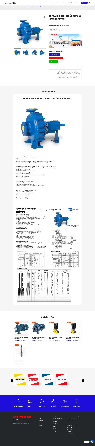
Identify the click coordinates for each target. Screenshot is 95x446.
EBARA (58, 71)
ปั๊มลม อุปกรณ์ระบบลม (40, 9)
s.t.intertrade (70, 429)
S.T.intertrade (70, 433)
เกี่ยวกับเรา (63, 2)
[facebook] (79, 443)
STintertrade (70, 427)
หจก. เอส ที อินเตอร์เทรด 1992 (72, 435)
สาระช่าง (76, 2)
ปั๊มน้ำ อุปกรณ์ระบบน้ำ (25, 9)
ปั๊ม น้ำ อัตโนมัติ (66, 73)
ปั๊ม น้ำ (73, 72)
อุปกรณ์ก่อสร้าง (83, 9)
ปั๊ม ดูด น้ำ (70, 72)
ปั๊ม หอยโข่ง (68, 74)
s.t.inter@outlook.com (56, 58)
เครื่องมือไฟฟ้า (55, 416)
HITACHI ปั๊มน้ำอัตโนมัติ (56, 426)
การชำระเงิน (70, 2)
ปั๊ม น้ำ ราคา (62, 73)
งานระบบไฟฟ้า (9, 9)
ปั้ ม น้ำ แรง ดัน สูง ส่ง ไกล (64, 72)
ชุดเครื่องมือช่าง (55, 423)
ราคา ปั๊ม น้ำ (74, 76)
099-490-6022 (55, 54)
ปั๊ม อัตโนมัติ (72, 74)
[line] (81, 443)
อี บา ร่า (69, 77)
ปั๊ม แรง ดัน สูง (66, 76)
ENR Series (59, 67)
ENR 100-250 (62, 71)
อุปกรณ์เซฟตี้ (55, 431)
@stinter (54, 61)
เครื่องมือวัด (55, 421)
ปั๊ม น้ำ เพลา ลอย (71, 73)
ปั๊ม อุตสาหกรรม (76, 74)
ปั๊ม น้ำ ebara (76, 72)
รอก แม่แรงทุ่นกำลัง (54, 9)
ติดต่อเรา (84, 2)
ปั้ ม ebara (66, 71)
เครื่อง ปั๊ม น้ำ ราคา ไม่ (74, 77)
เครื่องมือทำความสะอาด (56, 425)
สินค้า (57, 2)
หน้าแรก (51, 2)
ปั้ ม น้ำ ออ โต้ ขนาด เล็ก (71, 71)
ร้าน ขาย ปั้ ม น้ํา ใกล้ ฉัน (64, 77)
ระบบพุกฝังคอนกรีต (68, 9)
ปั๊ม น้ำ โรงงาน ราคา (63, 74)
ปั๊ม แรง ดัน (62, 76)
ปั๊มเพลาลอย (71, 76)
